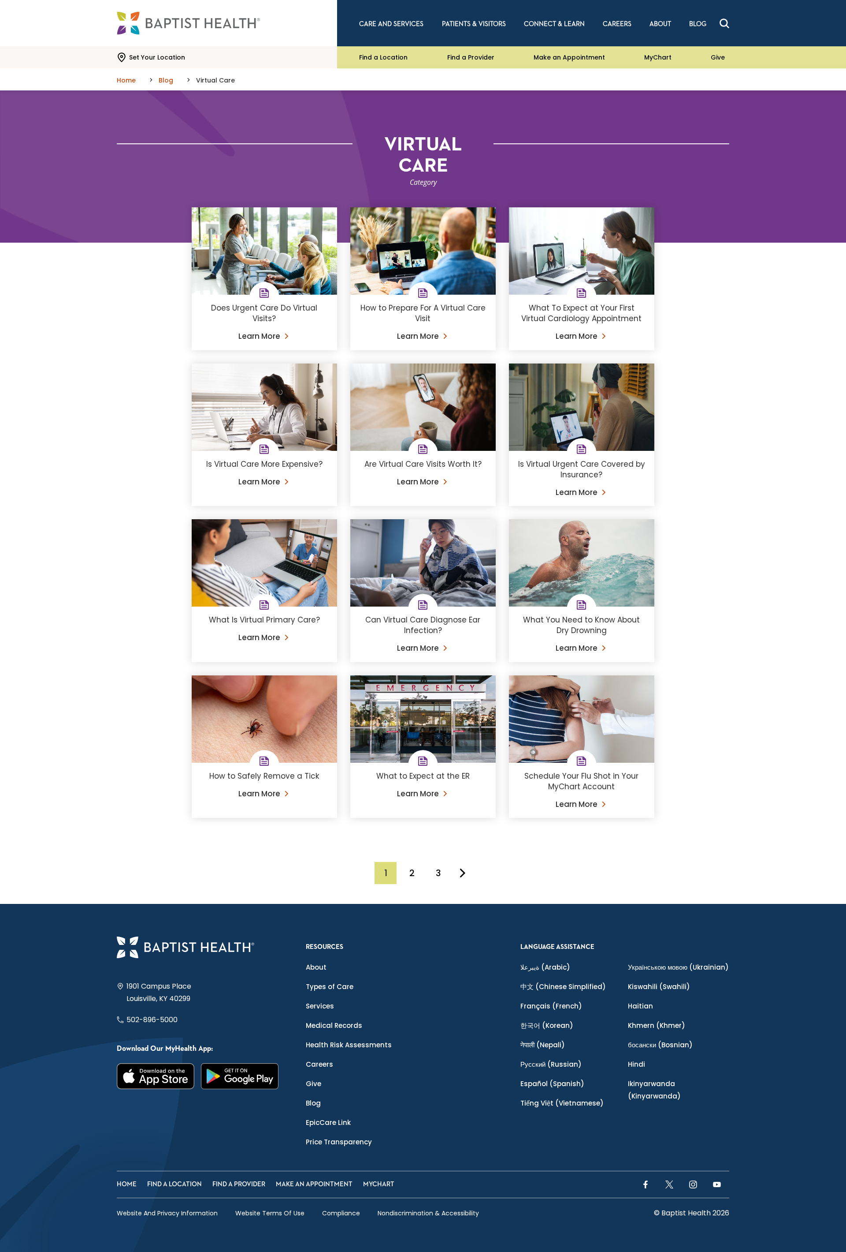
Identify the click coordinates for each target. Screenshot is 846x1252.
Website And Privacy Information (167, 1213)
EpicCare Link (328, 1122)
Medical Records (334, 1025)
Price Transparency (339, 1142)
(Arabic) (545, 967)
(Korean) (546, 1025)
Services (320, 1006)
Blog (313, 1103)
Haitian (640, 1006)
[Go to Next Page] (462, 873)
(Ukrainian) (678, 967)
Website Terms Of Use (269, 1213)
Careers (319, 1064)
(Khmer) (656, 1025)
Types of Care (329, 986)
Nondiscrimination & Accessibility (428, 1213)
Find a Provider (470, 57)
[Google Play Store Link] (240, 1076)
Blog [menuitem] (697, 24)
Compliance (341, 1213)
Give (718, 57)
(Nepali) (542, 1045)
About (316, 967)
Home (127, 1184)
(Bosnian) (660, 1045)
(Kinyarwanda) (654, 1090)
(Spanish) (552, 1083)
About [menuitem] (660, 24)
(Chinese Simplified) (563, 986)
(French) (551, 1006)
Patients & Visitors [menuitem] (474, 24)
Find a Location (383, 57)
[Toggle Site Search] (724, 23)
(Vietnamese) (562, 1103)
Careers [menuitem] (617, 24)
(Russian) (551, 1064)
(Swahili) (659, 986)
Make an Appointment (569, 57)
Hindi (636, 1064)
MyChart (658, 57)
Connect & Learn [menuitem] (554, 24)
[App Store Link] (156, 1076)
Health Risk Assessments (349, 1045)
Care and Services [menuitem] (391, 24)
